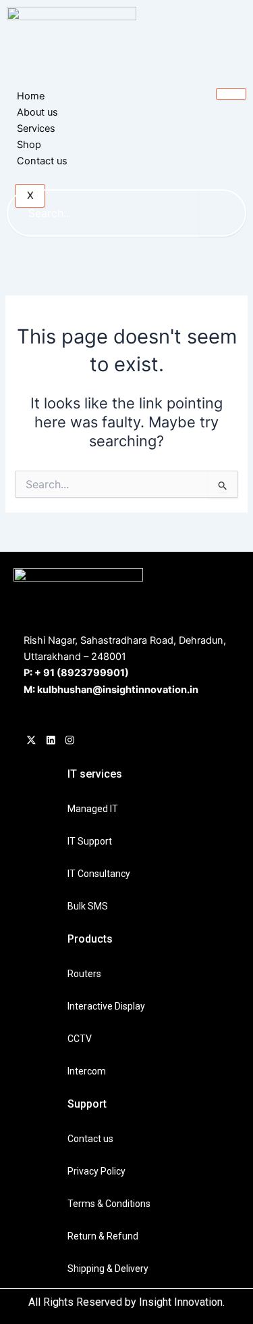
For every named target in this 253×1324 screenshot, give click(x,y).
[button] (137, 153)
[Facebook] (31, 741)
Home (31, 96)
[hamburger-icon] (231, 94)
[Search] (222, 213)
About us (37, 112)
